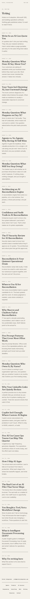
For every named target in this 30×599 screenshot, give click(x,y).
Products (13, 585)
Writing (26, 2)
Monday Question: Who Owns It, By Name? (13, 365)
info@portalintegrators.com (21, 579)
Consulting (14, 589)
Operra (7, 585)
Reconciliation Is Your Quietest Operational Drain (13, 261)
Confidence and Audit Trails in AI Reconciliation (15, 213)
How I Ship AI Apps (12, 461)
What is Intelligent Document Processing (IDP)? (13, 533)
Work (20, 589)
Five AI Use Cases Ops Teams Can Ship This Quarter (13, 438)
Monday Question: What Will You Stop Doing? (14, 165)
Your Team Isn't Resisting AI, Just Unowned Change (14, 88)
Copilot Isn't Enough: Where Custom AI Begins (14, 413)
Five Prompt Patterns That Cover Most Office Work (13, 338)
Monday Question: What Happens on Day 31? (14, 113)
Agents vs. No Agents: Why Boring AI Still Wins (14, 139)
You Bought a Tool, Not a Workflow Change (14, 508)
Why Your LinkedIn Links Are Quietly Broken (15, 388)
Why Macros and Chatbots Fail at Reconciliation (10, 312)
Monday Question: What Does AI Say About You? (14, 62)
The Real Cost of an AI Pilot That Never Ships (13, 485)
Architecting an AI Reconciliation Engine (13, 190)
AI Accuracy (21, 585)
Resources (11, 593)
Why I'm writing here (12, 558)
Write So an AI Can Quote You (14, 37)
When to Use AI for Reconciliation (11, 285)
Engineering (6, 589)
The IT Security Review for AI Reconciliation (13, 236)
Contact (19, 593)
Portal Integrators (7, 2)
